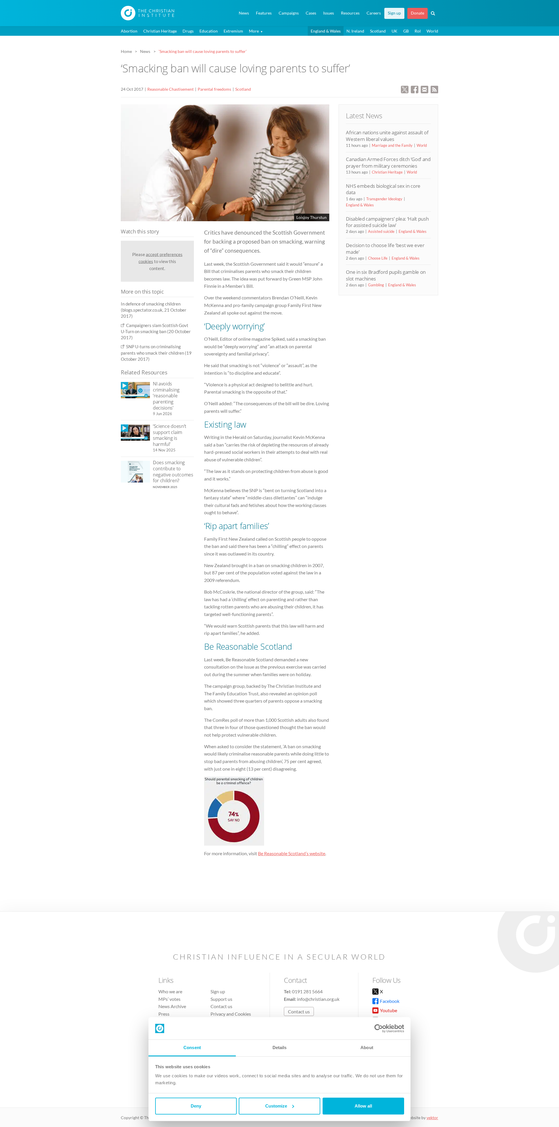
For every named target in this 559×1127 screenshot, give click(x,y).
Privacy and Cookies (230, 1014)
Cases (311, 13)
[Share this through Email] (424, 89)
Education (208, 30)
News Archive (172, 1006)
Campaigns (289, 13)
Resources (350, 13)
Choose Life (378, 258)
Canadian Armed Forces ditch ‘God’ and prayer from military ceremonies (388, 162)
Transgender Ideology (384, 199)
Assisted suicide (381, 231)
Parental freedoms (214, 89)
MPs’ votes (169, 999)
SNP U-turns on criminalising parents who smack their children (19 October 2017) (156, 353)
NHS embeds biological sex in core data (383, 189)
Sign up (394, 13)
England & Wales (326, 30)
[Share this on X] (404, 89)
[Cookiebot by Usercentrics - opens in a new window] (378, 1028)
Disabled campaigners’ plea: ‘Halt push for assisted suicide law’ (387, 221)
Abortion (129, 30)
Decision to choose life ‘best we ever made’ (385, 248)
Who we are (170, 991)
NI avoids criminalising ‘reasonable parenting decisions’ (166, 396)
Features (264, 13)
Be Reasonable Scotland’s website (291, 853)
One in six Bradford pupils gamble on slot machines (386, 275)
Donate (417, 13)
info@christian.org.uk (318, 999)
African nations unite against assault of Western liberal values (387, 135)
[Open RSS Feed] (434, 89)
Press (163, 1014)
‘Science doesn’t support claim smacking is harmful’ (169, 435)
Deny (196, 1105)
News (244, 13)
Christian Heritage (160, 30)
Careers (374, 13)
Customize (276, 1105)
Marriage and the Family (392, 145)
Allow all (363, 1105)
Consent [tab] (192, 1047)
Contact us (221, 1006)
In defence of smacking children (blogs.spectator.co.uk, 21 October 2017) (153, 310)
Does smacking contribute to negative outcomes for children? (173, 471)
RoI (418, 30)
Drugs (188, 30)
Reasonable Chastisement (170, 89)
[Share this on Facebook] (414, 89)
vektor (432, 1117)
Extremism (233, 30)
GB (406, 30)
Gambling (376, 285)
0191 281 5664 (307, 991)
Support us (221, 999)
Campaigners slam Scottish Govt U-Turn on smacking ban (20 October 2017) (156, 331)
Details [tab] (280, 1047)
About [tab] (366, 1047)
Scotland (378, 30)
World (432, 30)
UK (394, 30)
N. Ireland (355, 30)
